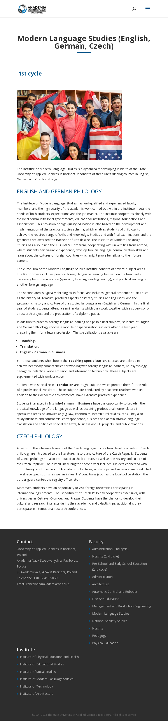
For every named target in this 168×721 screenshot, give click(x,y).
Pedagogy (99, 635)
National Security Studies (109, 621)
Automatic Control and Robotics (115, 591)
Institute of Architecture (36, 693)
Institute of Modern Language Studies (47, 679)
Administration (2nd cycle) (110, 549)
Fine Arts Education (105, 599)
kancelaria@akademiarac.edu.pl (48, 584)
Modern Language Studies (110, 613)
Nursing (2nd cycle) (105, 556)
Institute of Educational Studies (42, 664)
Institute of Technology (36, 686)
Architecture (100, 584)
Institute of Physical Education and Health (49, 657)
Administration (102, 577)
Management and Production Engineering (121, 606)
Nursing (97, 628)
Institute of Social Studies (38, 672)
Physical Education (105, 643)
